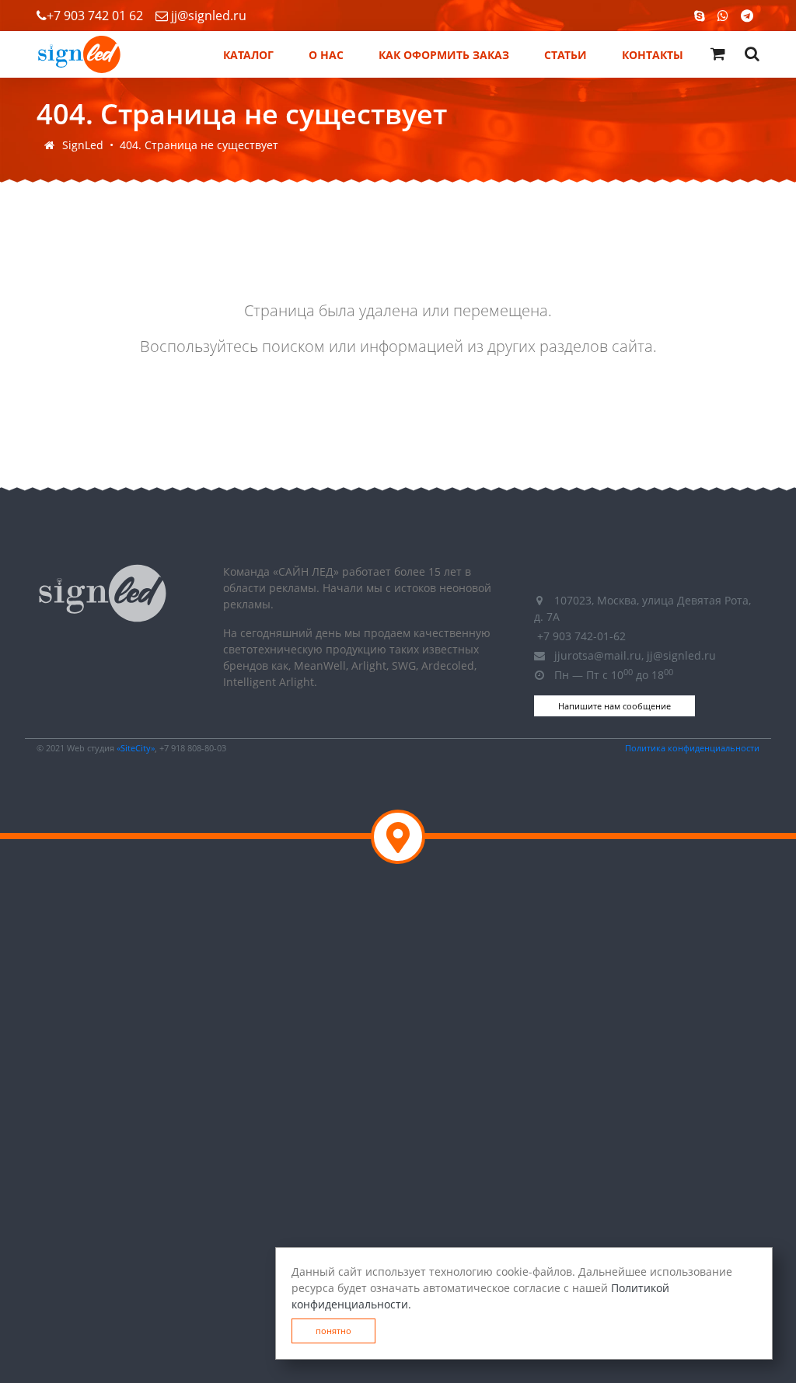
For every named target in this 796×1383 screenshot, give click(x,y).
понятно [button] (333, 1330)
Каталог (248, 54)
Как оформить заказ (444, 54)
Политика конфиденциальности (692, 748)
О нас (326, 54)
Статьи (565, 54)
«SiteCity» (136, 748)
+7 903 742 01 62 (95, 15)
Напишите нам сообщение (614, 706)
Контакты (652, 54)
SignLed (82, 145)
